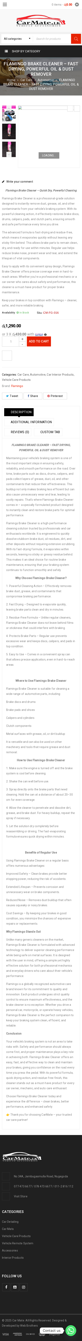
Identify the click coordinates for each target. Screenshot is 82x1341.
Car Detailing (10, 1221)
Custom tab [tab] (50, 432)
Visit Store (20, 1196)
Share (34, 396)
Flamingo (17, 386)
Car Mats (8, 1229)
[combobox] (17, 39)
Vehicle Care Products (16, 379)
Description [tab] (20, 412)
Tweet (14, 396)
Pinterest (57, 396)
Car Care (26, 80)
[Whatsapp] (70, 1330)
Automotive (46, 80)
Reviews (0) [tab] (19, 432)
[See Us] (24, 1287)
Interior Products (13, 1257)
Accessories (10, 1250)
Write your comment (19, 181)
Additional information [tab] (31, 422)
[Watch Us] (15, 1287)
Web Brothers (29, 1325)
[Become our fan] (6, 1287)
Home (11, 80)
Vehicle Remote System (17, 1243)
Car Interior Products (60, 374)
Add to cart (39, 341)
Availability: (9, 312)
